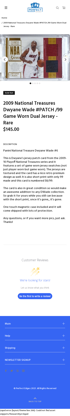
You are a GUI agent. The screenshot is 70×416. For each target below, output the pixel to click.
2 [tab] (33, 83)
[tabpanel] (35, 57)
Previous (5, 59)
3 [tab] (35, 83)
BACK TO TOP (35, 401)
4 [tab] (37, 83)
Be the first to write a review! (35, 296)
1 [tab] (30, 83)
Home (4, 18)
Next (65, 59)
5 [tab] (39, 83)
